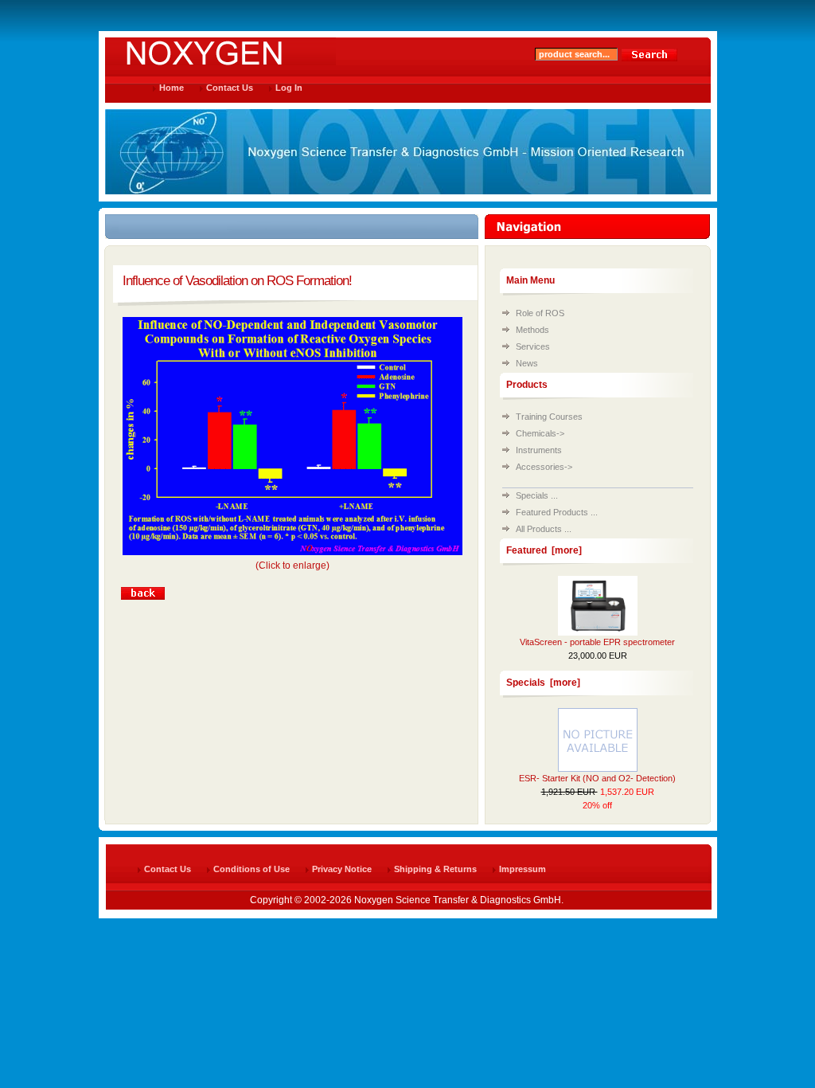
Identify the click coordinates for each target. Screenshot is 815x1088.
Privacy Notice (342, 869)
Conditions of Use (251, 869)
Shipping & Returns (435, 869)
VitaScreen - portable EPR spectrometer (597, 642)
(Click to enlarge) (292, 565)
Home (171, 87)
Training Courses (549, 416)
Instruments (539, 450)
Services (533, 346)
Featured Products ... (557, 512)
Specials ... (537, 495)
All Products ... (543, 529)
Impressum (522, 869)
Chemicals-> (540, 433)
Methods (532, 330)
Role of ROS (540, 313)
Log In (288, 87)
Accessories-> (544, 467)
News (527, 363)
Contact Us (229, 87)
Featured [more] (544, 550)
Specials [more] (543, 682)
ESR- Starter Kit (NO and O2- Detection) (597, 778)
